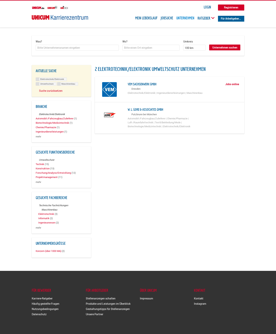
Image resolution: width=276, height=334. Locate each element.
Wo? (124, 41)
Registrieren (231, 7)
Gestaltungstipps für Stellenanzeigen (108, 309)
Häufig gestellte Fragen (45, 303)
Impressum (146, 298)
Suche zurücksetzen (51, 90)
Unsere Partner (94, 314)
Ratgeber (204, 18)
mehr (38, 136)
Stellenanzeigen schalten (100, 298)
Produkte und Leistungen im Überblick (108, 303)
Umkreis (188, 41)
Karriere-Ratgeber (42, 298)
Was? (39, 41)
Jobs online (232, 84)
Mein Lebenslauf (146, 18)
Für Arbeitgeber (230, 18)
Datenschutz (39, 314)
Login (207, 7)
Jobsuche (167, 18)
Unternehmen (185, 18)
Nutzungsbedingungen (45, 309)
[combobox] (77, 48)
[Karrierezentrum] (60, 17)
